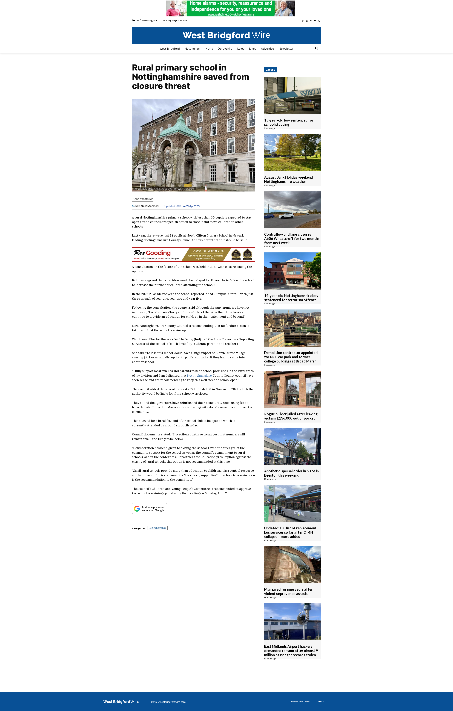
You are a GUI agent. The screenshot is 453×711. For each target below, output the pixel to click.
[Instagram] (307, 21)
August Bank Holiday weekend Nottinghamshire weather (288, 179)
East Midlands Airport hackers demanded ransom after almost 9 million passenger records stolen (291, 650)
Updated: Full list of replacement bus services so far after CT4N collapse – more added (290, 532)
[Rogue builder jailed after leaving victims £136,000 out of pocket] (292, 389)
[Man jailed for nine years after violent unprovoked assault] (292, 564)
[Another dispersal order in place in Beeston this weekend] (292, 446)
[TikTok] (303, 21)
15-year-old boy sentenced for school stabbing (288, 122)
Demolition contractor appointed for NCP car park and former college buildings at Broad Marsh (291, 356)
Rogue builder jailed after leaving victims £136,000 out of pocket (291, 416)
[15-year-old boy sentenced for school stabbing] (292, 95)
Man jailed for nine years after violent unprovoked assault (288, 591)
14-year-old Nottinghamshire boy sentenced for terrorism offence (291, 297)
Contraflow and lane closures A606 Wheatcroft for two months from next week (291, 238)
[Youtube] (315, 21)
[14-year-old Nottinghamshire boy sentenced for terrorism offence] (292, 271)
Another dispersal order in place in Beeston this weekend (291, 473)
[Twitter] (319, 21)
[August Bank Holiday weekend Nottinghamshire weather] (292, 152)
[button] (316, 48)
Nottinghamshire (199, 375)
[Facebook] (311, 21)
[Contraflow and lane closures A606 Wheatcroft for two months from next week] (292, 209)
